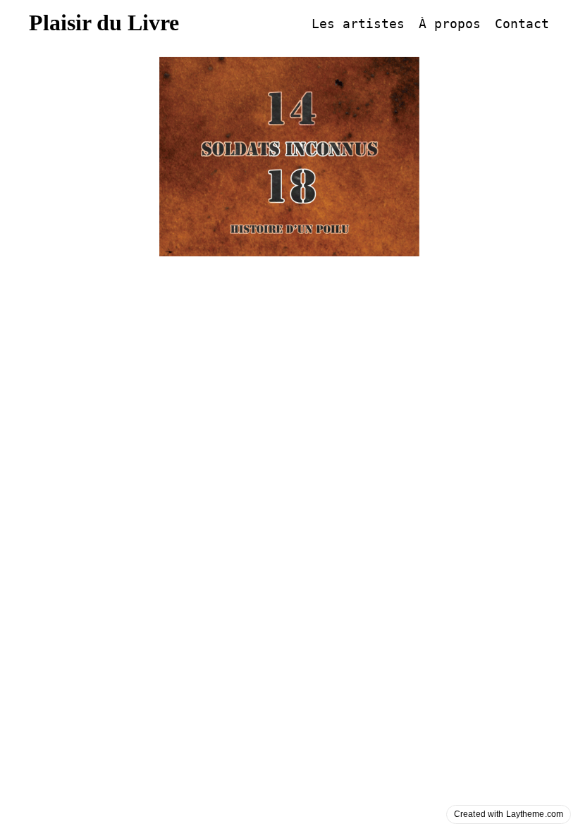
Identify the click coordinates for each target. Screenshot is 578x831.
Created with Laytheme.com (508, 814)
